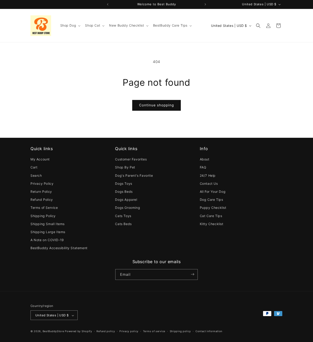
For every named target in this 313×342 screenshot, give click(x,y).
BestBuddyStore (53, 331)
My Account (40, 159)
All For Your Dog (213, 191)
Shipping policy (180, 331)
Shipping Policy (43, 216)
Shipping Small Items (47, 224)
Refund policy (105, 331)
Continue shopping (156, 105)
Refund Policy (41, 199)
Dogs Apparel (126, 199)
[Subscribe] (192, 274)
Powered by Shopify (78, 331)
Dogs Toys (123, 183)
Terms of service (154, 331)
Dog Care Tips (211, 199)
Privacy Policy (41, 183)
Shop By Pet (125, 167)
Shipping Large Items (47, 232)
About (204, 159)
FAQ (203, 167)
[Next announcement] (205, 4)
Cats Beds (123, 224)
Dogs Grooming (127, 208)
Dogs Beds (123, 191)
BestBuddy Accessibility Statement (59, 248)
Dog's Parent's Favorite (134, 175)
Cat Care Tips (211, 216)
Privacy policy (128, 331)
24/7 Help (208, 175)
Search (36, 175)
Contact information (208, 331)
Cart (33, 167)
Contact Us (209, 183)
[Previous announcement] (108, 4)
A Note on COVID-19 (47, 240)
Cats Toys (123, 216)
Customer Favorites (131, 159)
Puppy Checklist (213, 208)
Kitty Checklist (211, 224)
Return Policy (41, 191)
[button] (70, 25)
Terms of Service (44, 208)
